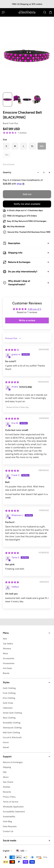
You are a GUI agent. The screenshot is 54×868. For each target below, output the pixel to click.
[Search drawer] (45, 12)
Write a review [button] (27, 320)
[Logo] (27, 12)
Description (14, 243)
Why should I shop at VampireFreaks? (19, 283)
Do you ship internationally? (22, 271)
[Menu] (3, 12)
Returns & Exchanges (19, 262)
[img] (12, 349)
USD (22, 850)
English (6, 850)
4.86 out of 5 (34, 309)
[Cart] (50, 12)
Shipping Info (15, 252)
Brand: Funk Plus (10, 123)
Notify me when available (27, 204)
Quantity (7, 172)
